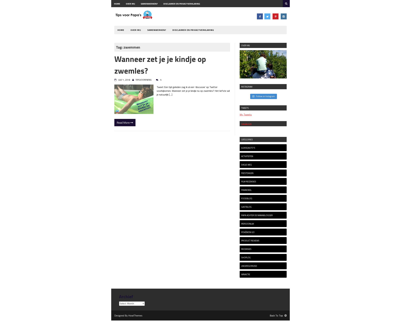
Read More (123, 122)
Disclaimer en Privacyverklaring (181, 3)
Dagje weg (246, 164)
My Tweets (246, 114)
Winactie (245, 274)
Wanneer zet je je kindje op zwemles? (160, 65)
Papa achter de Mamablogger (257, 215)
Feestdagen (247, 173)
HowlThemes (135, 315)
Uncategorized (249, 266)
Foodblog (246, 198)
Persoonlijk (247, 223)
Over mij (130, 3)
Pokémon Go (248, 232)
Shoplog (246, 257)
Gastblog (246, 206)
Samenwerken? (149, 3)
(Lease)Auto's (248, 147)
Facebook (246, 123)
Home (117, 3)
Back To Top (276, 315)
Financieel (246, 190)
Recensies (246, 249)
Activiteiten (247, 156)
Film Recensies (248, 181)
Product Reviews (250, 240)
